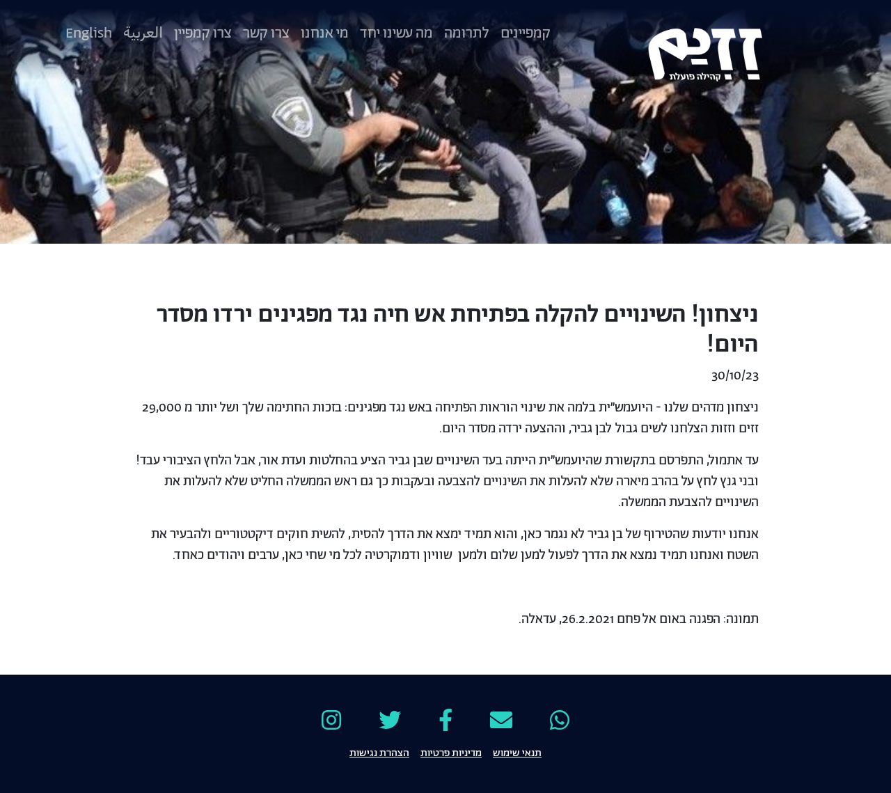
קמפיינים (525, 33)
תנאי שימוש (517, 752)
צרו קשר (266, 33)
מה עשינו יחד (396, 33)
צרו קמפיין (203, 33)
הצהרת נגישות (379, 752)
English (88, 33)
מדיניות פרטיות (451, 752)
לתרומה (466, 33)
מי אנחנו (325, 33)
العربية (143, 33)
